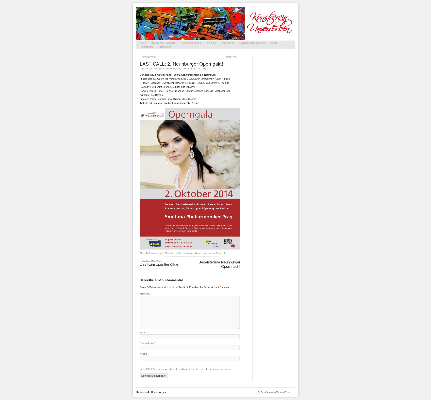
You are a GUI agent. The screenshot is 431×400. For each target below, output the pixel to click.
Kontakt (274, 42)
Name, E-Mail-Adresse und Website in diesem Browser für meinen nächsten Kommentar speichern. (185, 369)
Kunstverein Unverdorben (151, 392)
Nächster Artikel (232, 56)
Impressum (147, 46)
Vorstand (212, 42)
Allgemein (169, 253)
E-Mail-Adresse (147, 342)
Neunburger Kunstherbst (164, 42)
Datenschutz (164, 46)
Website (143, 353)
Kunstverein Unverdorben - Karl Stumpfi (189, 68)
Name (143, 332)
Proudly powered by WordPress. (275, 392)
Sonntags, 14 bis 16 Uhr (159, 262)
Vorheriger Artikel (148, 56)
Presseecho (228, 42)
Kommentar (146, 293)
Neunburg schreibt (192, 42)
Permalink (220, 253)
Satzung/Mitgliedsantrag (252, 42)
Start (143, 42)
